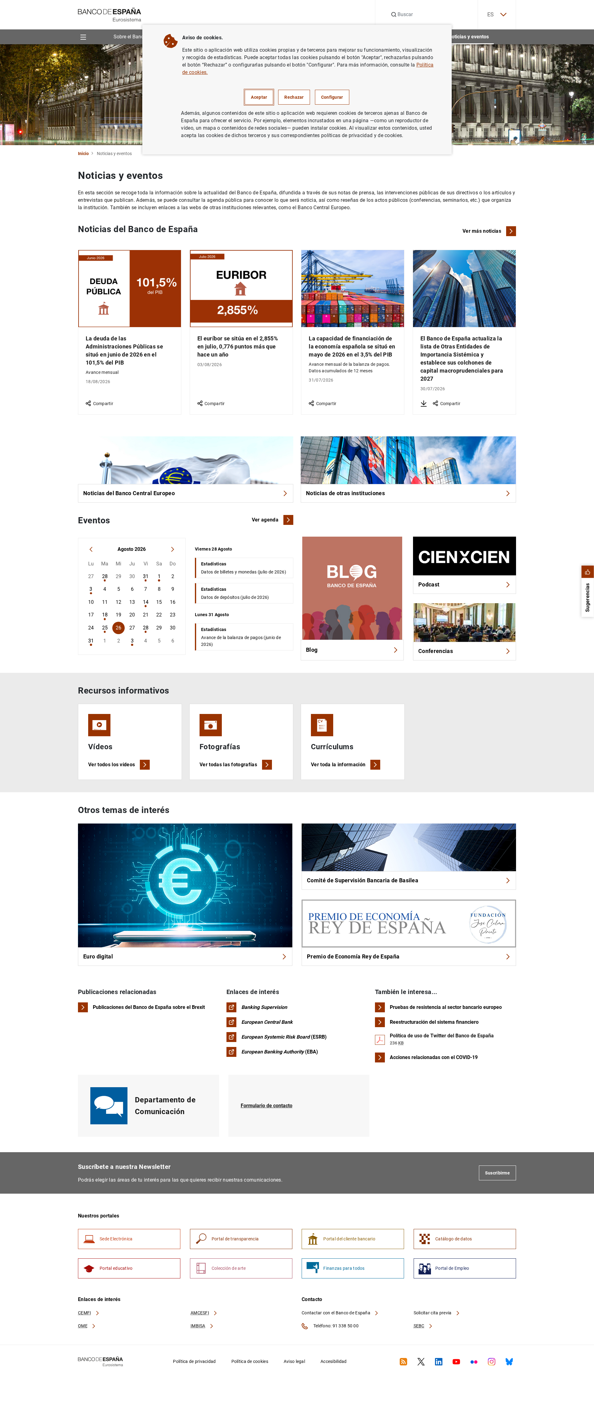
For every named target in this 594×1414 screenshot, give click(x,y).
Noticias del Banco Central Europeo (129, 493)
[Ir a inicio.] (109, 14)
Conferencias (435, 651)
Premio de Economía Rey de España (353, 956)
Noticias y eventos (468, 37)
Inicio (83, 153)
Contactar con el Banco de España (336, 1312)
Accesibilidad (334, 1361)
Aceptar (259, 97)
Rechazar (293, 97)
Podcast (428, 584)
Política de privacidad (194, 1361)
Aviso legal (294, 1361)
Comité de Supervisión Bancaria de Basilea (362, 880)
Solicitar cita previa (433, 1312)
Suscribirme (497, 1172)
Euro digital (98, 956)
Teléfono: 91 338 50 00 (335, 1325)
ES (490, 14)
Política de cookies (249, 1361)
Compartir (103, 403)
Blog (311, 649)
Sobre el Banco (130, 37)
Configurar (332, 97)
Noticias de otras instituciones (345, 493)
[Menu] (83, 36)
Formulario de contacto (266, 1106)
